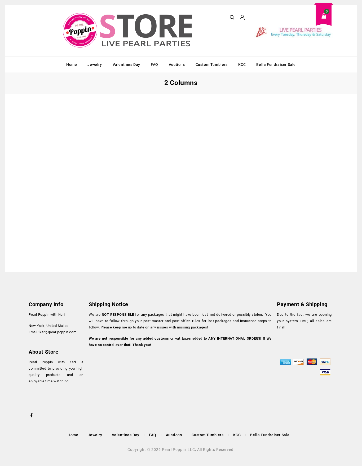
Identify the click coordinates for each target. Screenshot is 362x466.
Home (71, 64)
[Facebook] (31, 415)
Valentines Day (126, 64)
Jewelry (94, 64)
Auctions (177, 64)
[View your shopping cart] (293, 20)
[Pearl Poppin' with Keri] (128, 31)
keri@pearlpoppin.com (57, 332)
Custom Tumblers (212, 64)
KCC (242, 64)
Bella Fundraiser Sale (276, 64)
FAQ (154, 64)
